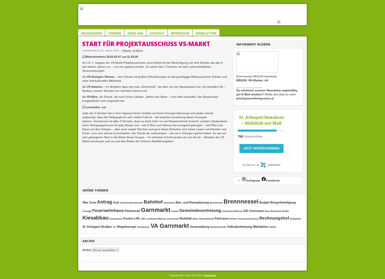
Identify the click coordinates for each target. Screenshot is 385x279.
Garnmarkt (155, 209)
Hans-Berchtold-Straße (277, 211)
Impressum (180, 33)
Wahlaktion (260, 226)
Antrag (104, 201)
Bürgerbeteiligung (283, 202)
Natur (195, 219)
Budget (264, 202)
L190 (142, 219)
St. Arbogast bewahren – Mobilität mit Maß (261, 120)
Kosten (128, 218)
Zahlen (272, 227)
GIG (246, 211)
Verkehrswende (218, 227)
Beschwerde (216, 202)
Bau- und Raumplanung (192, 202)
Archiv (86, 250)
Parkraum (221, 218)
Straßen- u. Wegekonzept (118, 226)
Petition (233, 219)
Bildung (126, 50)
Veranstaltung (199, 226)
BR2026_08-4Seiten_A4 (252, 80)
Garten (174, 211)
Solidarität (295, 219)
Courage (86, 211)
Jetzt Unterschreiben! (261, 148)
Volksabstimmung (239, 226)
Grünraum (256, 211)
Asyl (116, 202)
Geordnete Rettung (232, 211)
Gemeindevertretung (200, 210)
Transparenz (143, 227)
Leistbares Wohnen (156, 219)
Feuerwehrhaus (108, 210)
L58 (136, 218)
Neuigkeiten (91, 33)
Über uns (135, 33)
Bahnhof (153, 201)
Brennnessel (241, 201)
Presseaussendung (248, 219)
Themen (114, 33)
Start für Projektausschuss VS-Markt (146, 44)
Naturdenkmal (206, 219)
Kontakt (157, 33)
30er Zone (89, 202)
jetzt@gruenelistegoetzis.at (255, 98)
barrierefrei (169, 202)
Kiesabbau (95, 218)
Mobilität (185, 218)
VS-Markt (137, 50)
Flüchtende (132, 211)
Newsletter (206, 33)
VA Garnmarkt (170, 225)
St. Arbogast (91, 226)
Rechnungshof (274, 218)
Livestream (173, 219)
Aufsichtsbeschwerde (131, 202)
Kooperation (116, 219)
